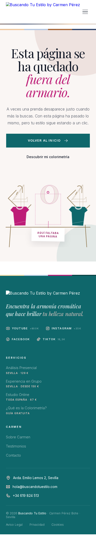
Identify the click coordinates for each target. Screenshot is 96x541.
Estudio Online (21, 396)
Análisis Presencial (21, 370)
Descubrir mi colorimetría (48, 157)
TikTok (54, 339)
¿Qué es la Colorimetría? (26, 410)
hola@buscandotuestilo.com (35, 487)
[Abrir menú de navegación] (85, 12)
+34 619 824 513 (26, 496)
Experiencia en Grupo (24, 383)
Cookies (57, 524)
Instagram (66, 328)
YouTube (25, 328)
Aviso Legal (14, 524)
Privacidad (37, 524)
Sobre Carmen (18, 437)
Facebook (21, 339)
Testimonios (16, 446)
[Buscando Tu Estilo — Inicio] (43, 11)
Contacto (13, 455)
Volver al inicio (44, 140)
